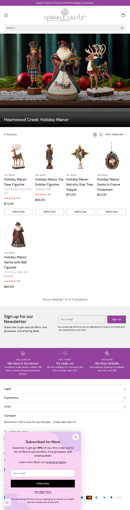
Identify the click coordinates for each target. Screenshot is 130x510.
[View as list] (101, 134)
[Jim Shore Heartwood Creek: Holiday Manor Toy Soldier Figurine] (49, 156)
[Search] (122, 28)
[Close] (75, 437)
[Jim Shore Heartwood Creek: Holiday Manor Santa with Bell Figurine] (18, 234)
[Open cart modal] (123, 15)
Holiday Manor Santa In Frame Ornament (108, 184)
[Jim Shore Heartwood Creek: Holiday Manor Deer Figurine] (18, 156)
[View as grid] (95, 134)
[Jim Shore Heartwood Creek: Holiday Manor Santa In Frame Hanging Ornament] (111, 156)
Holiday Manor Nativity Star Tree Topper (79, 184)
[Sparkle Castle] (65, 15)
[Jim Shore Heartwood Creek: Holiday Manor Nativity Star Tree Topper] (80, 156)
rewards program (56, 462)
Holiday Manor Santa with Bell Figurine (15, 262)
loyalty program (55, 2)
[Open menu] (5, 15)
